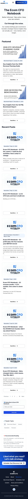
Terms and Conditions (17, 482)
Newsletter (6, 427)
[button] (13, 2)
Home (7, 477)
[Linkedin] (14, 489)
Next (23, 396)
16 (19, 396)
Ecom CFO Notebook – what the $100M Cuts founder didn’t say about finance (14, 329)
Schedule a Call (20, 480)
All (4, 424)
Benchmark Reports (9, 480)
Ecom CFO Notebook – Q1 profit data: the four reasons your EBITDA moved (13, 242)
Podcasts (13, 427)
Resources (19, 477)
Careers (7, 482)
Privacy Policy (14, 485)
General (20, 424)
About (12, 477)
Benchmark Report (11, 424)
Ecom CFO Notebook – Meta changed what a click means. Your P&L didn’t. (13, 373)
